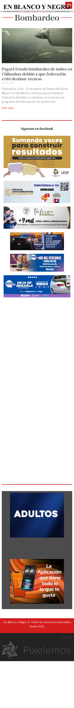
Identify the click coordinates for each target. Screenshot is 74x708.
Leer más (7, 108)
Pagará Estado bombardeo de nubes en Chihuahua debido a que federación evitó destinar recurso (37, 74)
